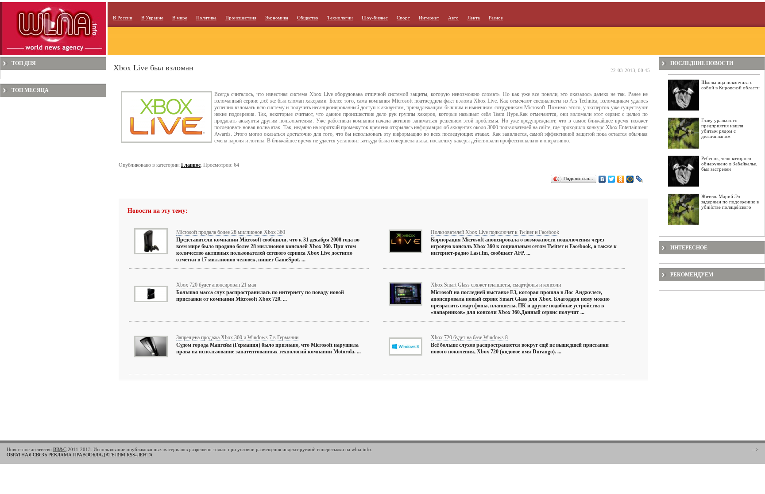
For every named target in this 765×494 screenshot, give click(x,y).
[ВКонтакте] (602, 179)
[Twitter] (611, 179)
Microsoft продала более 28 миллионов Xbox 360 (230, 232)
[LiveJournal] (639, 179)
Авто (453, 17)
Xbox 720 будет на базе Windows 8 (469, 337)
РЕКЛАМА (60, 454)
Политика (206, 17)
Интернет (429, 17)
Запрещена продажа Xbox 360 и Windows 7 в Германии (237, 337)
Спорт (403, 17)
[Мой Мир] (630, 179)
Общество (307, 17)
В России (122, 17)
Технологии (340, 17)
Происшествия (240, 17)
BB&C (59, 449)
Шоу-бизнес (375, 17)
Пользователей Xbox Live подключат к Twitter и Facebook (495, 232)
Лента (474, 17)
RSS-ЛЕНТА (140, 454)
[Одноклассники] (621, 179)
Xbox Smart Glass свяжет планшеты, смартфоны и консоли (496, 285)
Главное (191, 165)
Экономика (276, 17)
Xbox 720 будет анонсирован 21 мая (216, 285)
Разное (496, 17)
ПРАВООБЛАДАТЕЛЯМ (99, 454)
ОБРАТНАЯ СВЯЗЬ (27, 454)
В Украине (152, 17)
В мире (179, 17)
